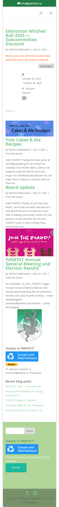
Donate (16, 467)
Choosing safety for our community (24, 405)
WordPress (31, 502)
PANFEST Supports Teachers (21, 400)
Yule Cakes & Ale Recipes (23, 142)
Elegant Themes (30, 498)
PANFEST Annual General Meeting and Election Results (28, 264)
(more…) (10, 110)
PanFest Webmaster (19, 49)
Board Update (20, 187)
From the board (14, 153)
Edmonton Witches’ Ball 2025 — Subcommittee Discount (26, 37)
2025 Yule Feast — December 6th (23, 386)
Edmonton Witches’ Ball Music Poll (24, 410)
